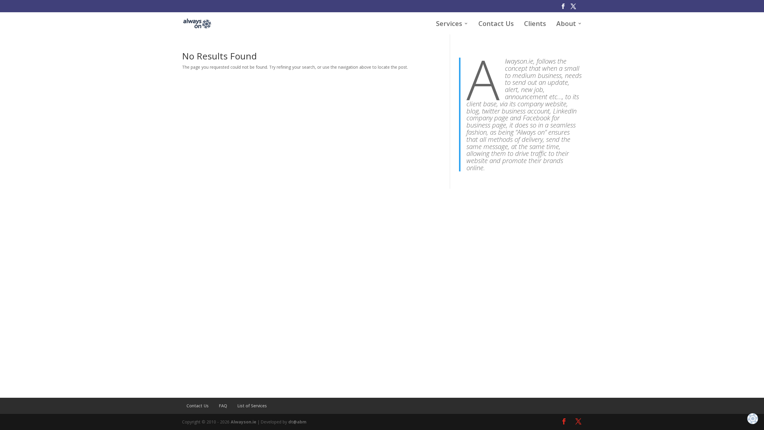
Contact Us (198, 405)
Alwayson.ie (243, 422)
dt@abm (297, 422)
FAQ (223, 405)
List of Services (252, 405)
